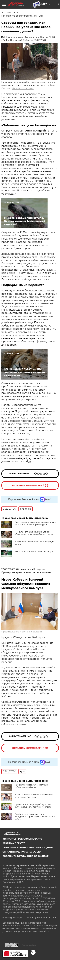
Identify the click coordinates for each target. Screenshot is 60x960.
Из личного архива (23, 88)
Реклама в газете (13, 843)
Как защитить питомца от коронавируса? (34, 551)
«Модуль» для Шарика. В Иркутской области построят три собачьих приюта (34, 533)
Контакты (9, 839)
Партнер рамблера (29, 945)
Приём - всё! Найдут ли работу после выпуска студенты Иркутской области (33, 805)
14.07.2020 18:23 (9, 12)
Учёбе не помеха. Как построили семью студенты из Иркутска (33, 795)
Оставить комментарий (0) (30, 485)
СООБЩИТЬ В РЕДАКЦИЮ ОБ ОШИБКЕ (25, 856)
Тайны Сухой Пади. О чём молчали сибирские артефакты (31, 786)
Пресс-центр (44, 847)
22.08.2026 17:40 (10, 569)
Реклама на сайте (30, 839)
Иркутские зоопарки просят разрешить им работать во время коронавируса (35, 523)
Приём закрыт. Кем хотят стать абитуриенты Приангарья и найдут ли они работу (35, 816)
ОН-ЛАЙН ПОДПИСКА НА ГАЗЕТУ (21, 851)
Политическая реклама (18, 847)
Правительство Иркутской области (21, 631)
